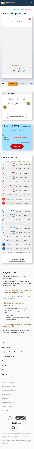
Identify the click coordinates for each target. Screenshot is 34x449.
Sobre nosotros (6, 394)
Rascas (4, 374)
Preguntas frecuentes (8, 382)
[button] (31, 3)
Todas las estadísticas (17, 259)
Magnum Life (13, 83)
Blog (3, 370)
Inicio (14, 9)
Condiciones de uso (8, 402)
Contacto (5, 398)
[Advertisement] (17, 45)
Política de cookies (7, 406)
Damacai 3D (23, 83)
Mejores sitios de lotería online (13, 352)
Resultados (20, 9)
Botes (4, 361)
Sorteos (5, 365)
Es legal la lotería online (9, 390)
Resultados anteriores (17, 116)
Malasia (4, 83)
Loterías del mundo (8, 356)
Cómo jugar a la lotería (8, 386)
